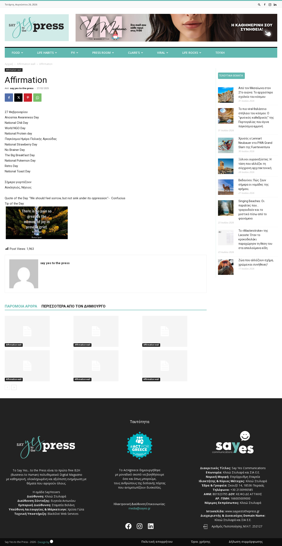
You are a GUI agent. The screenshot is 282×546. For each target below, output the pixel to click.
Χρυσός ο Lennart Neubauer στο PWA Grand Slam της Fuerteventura (255, 143)
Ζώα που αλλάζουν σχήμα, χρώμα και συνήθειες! (256, 262)
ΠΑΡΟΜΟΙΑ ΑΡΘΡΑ (21, 306)
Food (16, 53)
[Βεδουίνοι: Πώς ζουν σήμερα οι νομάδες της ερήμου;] (222, 187)
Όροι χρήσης (200, 542)
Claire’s (134, 53)
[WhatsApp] (37, 97)
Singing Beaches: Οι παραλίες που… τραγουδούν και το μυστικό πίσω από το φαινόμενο (252, 209)
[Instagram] (270, 4)
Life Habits (45, 53)
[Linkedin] (275, 4)
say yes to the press (21, 88)
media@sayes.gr (139, 508)
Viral (161, 53)
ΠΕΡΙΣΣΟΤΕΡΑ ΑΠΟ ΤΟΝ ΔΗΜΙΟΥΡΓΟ (73, 306)
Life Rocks (190, 53)
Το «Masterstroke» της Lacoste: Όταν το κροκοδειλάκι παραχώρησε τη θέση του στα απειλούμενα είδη (255, 239)
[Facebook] (264, 4)
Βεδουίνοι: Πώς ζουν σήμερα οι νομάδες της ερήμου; (253, 185)
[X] (18, 97)
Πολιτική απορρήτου (157, 542)
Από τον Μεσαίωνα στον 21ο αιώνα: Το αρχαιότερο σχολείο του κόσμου (255, 92)
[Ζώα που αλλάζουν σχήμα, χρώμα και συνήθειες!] (222, 267)
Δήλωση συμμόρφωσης (246, 542)
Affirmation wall (26, 64)
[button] (259, 4)
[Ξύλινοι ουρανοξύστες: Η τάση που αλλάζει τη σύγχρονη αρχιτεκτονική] (222, 167)
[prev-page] (7, 387)
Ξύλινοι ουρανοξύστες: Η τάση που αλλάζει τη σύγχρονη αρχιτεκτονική (254, 164)
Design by (44, 542)
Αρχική (9, 64)
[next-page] (14, 387)
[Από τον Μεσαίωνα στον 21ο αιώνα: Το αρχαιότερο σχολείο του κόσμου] (222, 95)
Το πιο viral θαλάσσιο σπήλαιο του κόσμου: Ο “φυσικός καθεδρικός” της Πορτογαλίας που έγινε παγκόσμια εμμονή (256, 117)
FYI (73, 53)
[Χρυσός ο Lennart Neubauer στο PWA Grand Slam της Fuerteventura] (222, 146)
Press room (101, 53)
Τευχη (220, 53)
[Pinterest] (28, 97)
